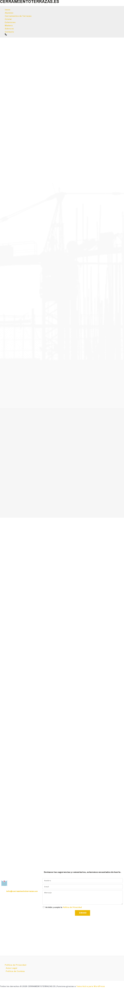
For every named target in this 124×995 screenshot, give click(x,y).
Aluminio (9, 13)
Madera (9, 25)
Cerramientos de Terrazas (18, 16)
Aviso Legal (11, 968)
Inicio (7, 10)
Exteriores (10, 22)
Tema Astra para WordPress (90, 986)
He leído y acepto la (63, 907)
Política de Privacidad (72, 907)
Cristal (8, 19)
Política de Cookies (15, 971)
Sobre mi (9, 28)
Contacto (9, 32)
